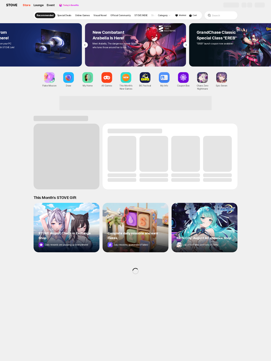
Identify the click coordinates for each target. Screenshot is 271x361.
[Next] (186, 45)
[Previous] (85, 45)
